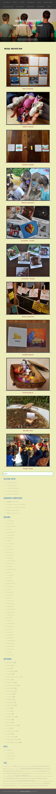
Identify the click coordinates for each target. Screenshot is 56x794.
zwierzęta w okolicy (18, 785)
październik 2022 (11, 532)
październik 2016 (11, 609)
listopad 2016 (10, 606)
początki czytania (18, 778)
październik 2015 (11, 640)
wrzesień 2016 (10, 612)
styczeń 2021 (10, 555)
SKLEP (49, 6)
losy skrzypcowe (41, 771)
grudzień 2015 (10, 635)
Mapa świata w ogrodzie (13, 494)
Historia (15, 2)
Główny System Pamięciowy (13, 676)
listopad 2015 (10, 637)
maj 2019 (9, 572)
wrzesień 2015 (10, 643)
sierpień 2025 (10, 520)
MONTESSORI (30, 6)
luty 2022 (9, 540)
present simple (15, 781)
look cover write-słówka (19, 504)
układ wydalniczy (40, 783)
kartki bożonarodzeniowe (30, 768)
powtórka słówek (30, 778)
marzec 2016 (10, 626)
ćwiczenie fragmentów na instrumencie (35, 785)
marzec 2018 (10, 575)
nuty (29, 776)
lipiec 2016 (9, 617)
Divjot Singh (33, 791)
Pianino (9, 711)
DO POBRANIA (40, 6)
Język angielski (10, 688)
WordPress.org (11, 758)
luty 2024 (9, 529)
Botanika (9, 665)
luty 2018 (9, 577)
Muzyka (39, 2)
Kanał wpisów (10, 753)
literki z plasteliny (27, 771)
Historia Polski (10, 682)
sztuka (8, 728)
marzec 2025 (10, 523)
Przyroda (22, 2)
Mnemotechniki (11, 702)
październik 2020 (11, 560)
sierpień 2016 (10, 615)
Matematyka (10, 699)
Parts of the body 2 (15, 510)
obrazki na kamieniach (35, 776)
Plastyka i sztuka (48, 2)
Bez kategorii (10, 662)
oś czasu (9, 778)
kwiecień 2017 (10, 592)
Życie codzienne (20, 6)
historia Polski (37, 766)
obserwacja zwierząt (43, 776)
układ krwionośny (13, 783)
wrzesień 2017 (10, 586)
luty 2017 (9, 597)
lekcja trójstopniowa (17, 771)
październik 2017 (11, 583)
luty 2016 (9, 629)
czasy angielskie (29, 766)
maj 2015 (9, 652)
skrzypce (9, 722)
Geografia (9, 674)
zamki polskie (10, 785)
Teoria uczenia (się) (11, 731)
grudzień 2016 (10, 603)
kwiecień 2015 (10, 654)
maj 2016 (9, 620)
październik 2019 (11, 569)
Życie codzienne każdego (13, 739)
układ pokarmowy (33, 783)
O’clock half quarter (12, 482)
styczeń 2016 (10, 632)
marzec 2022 (10, 538)
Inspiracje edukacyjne (27, 21)
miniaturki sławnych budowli (35, 773)
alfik (15, 766)
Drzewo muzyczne (11, 485)
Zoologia (9, 733)
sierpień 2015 (10, 646)
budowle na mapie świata (21, 766)
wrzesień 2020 (10, 563)
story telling (7, 783)
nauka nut (11, 776)
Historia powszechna (12, 685)
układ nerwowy (20, 783)
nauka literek (5, 776)
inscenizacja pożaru (10, 768)
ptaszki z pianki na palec (39, 781)
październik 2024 (11, 526)
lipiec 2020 (9, 566)
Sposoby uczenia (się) (8, 6)
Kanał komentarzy (11, 755)
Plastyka (9, 714)
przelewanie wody (27, 781)
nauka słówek (21, 775)
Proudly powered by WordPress (11, 791)
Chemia (9, 668)
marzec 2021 (10, 552)
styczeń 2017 (10, 600)
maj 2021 (9, 546)
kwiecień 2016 (10, 623)
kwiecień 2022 (10, 535)
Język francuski (11, 691)
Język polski (10, 694)
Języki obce (10, 696)
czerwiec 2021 (10, 543)
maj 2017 (9, 589)
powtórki (39, 778)
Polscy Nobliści (15, 501)
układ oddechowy (26, 783)
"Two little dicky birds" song (8, 766)
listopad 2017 (10, 580)
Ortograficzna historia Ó (13, 491)
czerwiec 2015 (10, 649)
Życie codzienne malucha (13, 742)
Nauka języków (30, 2)
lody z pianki (34, 771)
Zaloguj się (9, 750)
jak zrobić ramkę (17, 768)
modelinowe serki (44, 773)
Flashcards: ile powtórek (13, 488)
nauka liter (50, 773)
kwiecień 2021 (10, 549)
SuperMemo (10, 504)
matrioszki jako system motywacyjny (18, 773)
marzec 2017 (10, 595)
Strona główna (6, 2)
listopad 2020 (10, 558)
